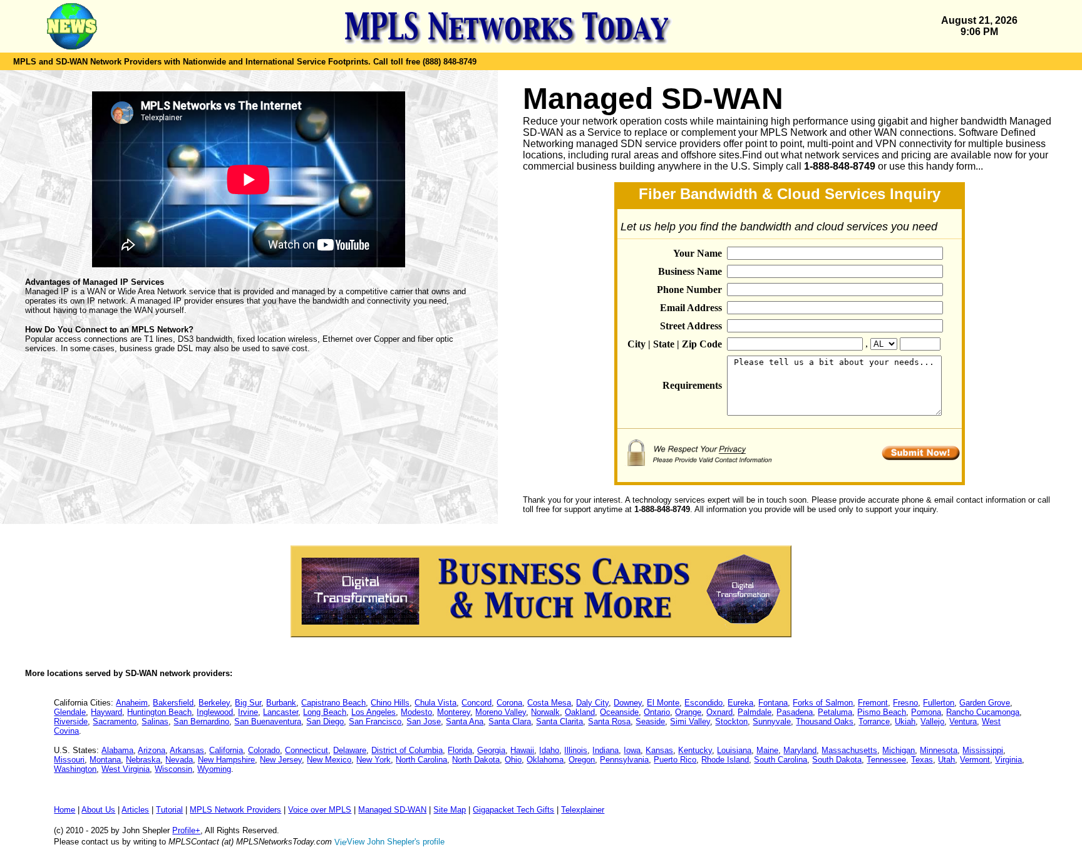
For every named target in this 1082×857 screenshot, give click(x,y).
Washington (75, 769)
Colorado (264, 750)
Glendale (70, 712)
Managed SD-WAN (392, 809)
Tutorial (169, 809)
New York (373, 759)
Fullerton (938, 702)
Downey (628, 702)
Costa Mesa (549, 702)
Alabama (117, 750)
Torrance (874, 721)
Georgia (491, 750)
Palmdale (754, 712)
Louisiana (734, 750)
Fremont (873, 702)
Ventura (963, 721)
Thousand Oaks (824, 721)
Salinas (155, 721)
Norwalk (545, 712)
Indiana (605, 750)
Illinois (575, 750)
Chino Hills (390, 702)
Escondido (703, 702)
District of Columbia (407, 750)
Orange (688, 712)
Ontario (657, 712)
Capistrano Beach (333, 702)
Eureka (740, 702)
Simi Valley (690, 721)
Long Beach (324, 712)
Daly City (592, 702)
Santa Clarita (559, 721)
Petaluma (835, 712)
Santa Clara (509, 721)
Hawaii (522, 750)
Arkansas (187, 750)
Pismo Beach (881, 712)
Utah (946, 759)
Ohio (513, 759)
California (226, 750)
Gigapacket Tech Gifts (513, 809)
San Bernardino (201, 721)
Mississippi (982, 750)
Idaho (549, 750)
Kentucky (695, 750)
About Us (98, 809)
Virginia (1008, 759)
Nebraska (143, 759)
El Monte (663, 702)
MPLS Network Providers (235, 809)
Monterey (453, 712)
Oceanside (619, 712)
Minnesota (938, 750)
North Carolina (421, 759)
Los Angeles (373, 712)
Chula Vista (435, 702)
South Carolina (780, 759)
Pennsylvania (624, 759)
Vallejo (932, 721)
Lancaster (280, 712)
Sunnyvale (772, 721)
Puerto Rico (675, 759)
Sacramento (115, 721)
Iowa (632, 750)
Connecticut (306, 750)
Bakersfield (173, 702)
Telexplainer (582, 809)
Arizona (151, 750)
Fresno (905, 702)
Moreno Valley (500, 712)
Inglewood (215, 712)
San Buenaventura (267, 721)
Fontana (773, 702)
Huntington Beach (159, 712)
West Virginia (125, 769)
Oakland (580, 712)
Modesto (416, 712)
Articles (135, 809)
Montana (105, 759)
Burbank (281, 702)
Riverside (71, 721)
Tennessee (886, 759)
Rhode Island (725, 759)
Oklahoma (545, 759)
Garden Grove (984, 702)
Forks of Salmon (823, 702)
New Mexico (329, 759)
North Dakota (476, 759)
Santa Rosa (609, 721)
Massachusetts (849, 750)
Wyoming (214, 769)
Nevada (179, 759)
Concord (476, 702)
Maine (767, 750)
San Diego (325, 721)
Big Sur (248, 702)
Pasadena (794, 712)
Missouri (69, 759)
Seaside (650, 721)
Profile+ (186, 830)
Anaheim (132, 702)
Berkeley (214, 702)
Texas (922, 759)
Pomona (926, 712)
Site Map (449, 809)
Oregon (582, 759)
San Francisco (375, 721)
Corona (509, 702)
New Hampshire (226, 759)
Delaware (349, 750)
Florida (460, 750)
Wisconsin (173, 769)
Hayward (106, 712)
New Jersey (281, 759)
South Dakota (837, 759)
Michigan (898, 750)
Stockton (731, 721)
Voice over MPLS (319, 809)
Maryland (800, 750)
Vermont (975, 759)
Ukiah (905, 721)
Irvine (248, 712)
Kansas (659, 750)
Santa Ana (464, 721)
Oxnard (719, 712)
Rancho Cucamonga (982, 712)
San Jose (423, 721)
